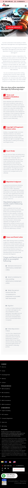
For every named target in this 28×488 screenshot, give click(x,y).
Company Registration (7, 418)
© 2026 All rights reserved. (20, 483)
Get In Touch (18, 469)
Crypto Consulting (6, 410)
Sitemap (4, 378)
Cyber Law (4, 422)
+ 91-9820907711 (20, 465)
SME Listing (4, 426)
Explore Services (14, 27)
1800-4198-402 (8, 465)
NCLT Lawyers (5, 414)
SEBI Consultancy (6, 388)
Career (3, 371)
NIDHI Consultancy (6, 404)
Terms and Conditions (13, 481)
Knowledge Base (6, 374)
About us (4, 367)
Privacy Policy (23, 481)
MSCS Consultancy (6, 400)
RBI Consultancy (5, 392)
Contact (4, 382)
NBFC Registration (6, 396)
